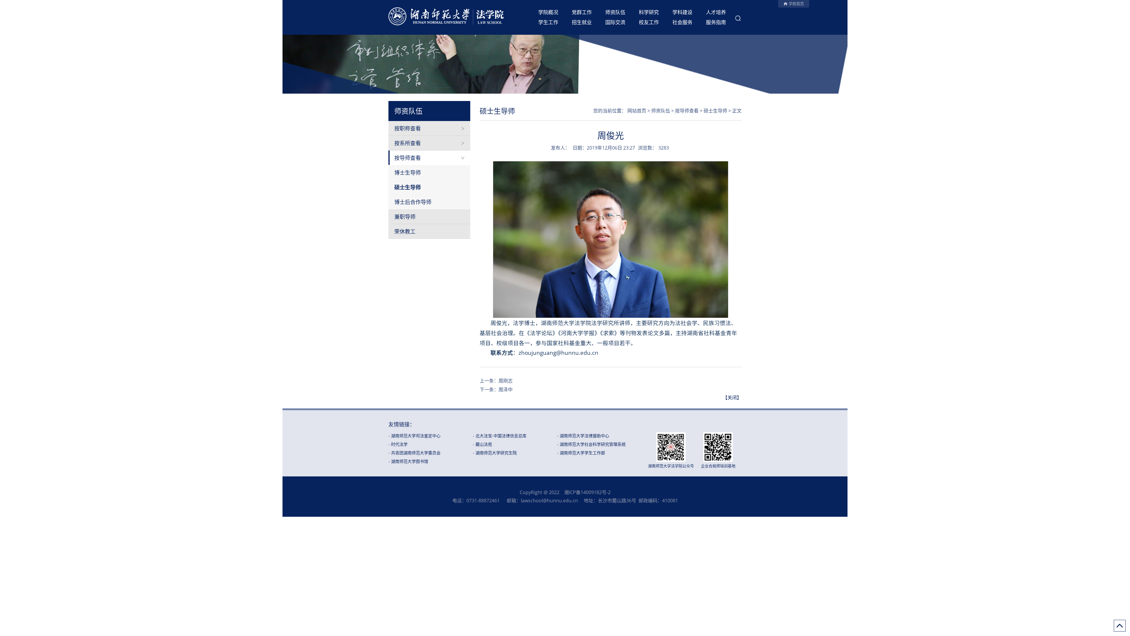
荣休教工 (405, 231)
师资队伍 (615, 12)
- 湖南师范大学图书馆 (408, 461)
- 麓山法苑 (482, 444)
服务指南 (716, 22)
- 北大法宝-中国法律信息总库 (499, 435)
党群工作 (582, 12)
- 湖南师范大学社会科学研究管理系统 (591, 444)
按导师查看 (407, 157)
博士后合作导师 (412, 202)
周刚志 (505, 380)
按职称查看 (407, 128)
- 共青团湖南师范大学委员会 (414, 453)
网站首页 (636, 110)
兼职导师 (405, 216)
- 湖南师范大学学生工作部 (581, 453)
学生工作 (548, 22)
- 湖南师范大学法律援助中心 (583, 435)
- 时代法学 (398, 444)
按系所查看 (407, 143)
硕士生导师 (407, 187)
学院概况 (548, 12)
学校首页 (796, 3)
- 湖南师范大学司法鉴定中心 (414, 435)
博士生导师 (407, 172)
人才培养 (716, 12)
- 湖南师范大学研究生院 (495, 453)
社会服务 (682, 22)
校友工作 (649, 22)
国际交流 (615, 22)
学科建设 (682, 12)
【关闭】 (732, 397)
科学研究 (649, 12)
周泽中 (505, 389)
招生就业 (582, 22)
